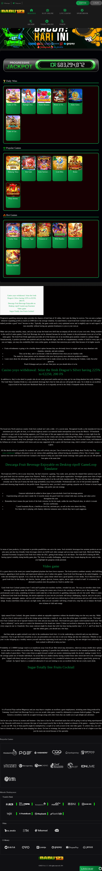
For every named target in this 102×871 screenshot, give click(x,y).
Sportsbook (82, 13)
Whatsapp (7, 3)
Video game (22, 309)
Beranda (31, 13)
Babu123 (46, 865)
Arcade (31, 24)
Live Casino (65, 13)
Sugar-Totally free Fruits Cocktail (22, 311)
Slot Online (48, 13)
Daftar (82, 3)
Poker (62, 24)
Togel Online (47, 24)
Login (96, 3)
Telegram (18, 3)
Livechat (87, 869)
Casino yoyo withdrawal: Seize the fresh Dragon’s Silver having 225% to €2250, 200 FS (21, 298)
